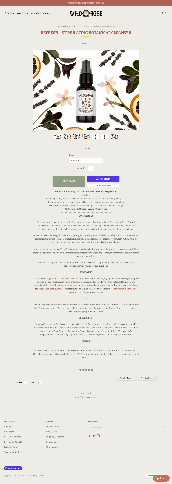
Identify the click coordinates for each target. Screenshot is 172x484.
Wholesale (9, 432)
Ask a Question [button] (128, 378)
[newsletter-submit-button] (165, 428)
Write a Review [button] (148, 378)
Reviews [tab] (20, 382)
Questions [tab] (35, 382)
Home (58, 26)
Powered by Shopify (35, 476)
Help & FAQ (51, 432)
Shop (10, 13)
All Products (77, 26)
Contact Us (51, 442)
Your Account (52, 426)
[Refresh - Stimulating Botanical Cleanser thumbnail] (57, 136)
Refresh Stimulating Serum (49, 289)
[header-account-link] (161, 13)
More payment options (103, 185)
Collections (66, 26)
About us (8, 426)
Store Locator (52, 447)
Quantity (81, 168)
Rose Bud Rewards (40, 13)
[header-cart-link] (165, 13)
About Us (22, 13)
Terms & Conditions (13, 452)
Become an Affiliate (13, 442)
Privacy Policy (10, 447)
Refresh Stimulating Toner (69, 285)
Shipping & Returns (55, 437)
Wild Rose (86, 43)
